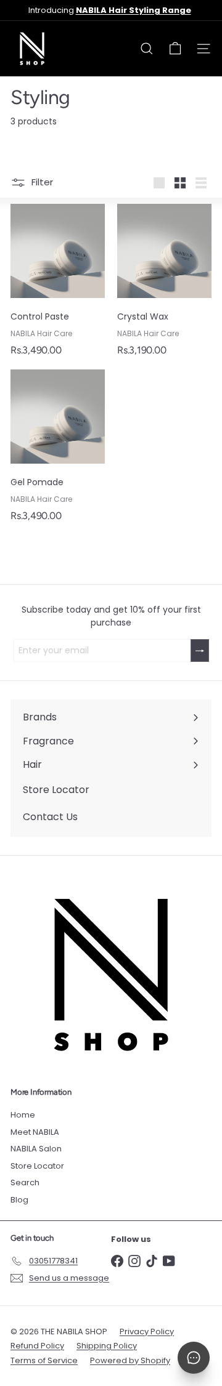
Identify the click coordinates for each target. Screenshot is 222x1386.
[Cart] (175, 48)
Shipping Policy (106, 1346)
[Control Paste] (57, 283)
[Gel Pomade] (57, 449)
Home (22, 1115)
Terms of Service (44, 1360)
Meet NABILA (34, 1132)
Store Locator (37, 1166)
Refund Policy (37, 1346)
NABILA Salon (36, 1148)
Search (24, 1182)
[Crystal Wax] (164, 283)
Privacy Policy (147, 1331)
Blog (19, 1200)
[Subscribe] (200, 650)
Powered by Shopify (130, 1360)
